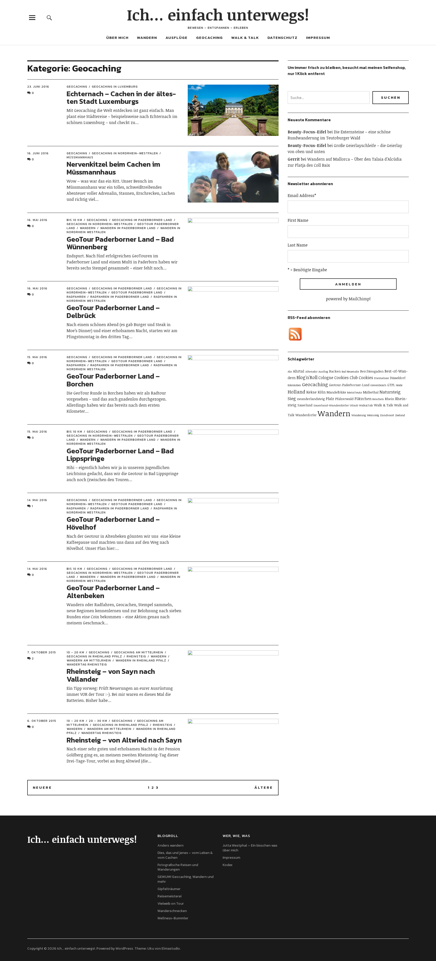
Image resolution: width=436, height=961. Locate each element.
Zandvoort (387, 415)
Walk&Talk (366, 405)
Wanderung (358, 415)
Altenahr (311, 371)
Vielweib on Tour (170, 903)
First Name (298, 220)
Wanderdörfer (306, 415)
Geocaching (209, 37)
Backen (335, 371)
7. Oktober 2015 (41, 652)
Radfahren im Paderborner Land (119, 296)
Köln (321, 392)
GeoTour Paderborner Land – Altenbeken (113, 591)
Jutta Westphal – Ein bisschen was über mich (250, 848)
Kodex (228, 865)
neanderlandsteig (311, 399)
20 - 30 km (98, 721)
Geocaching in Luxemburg (115, 86)
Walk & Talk (245, 37)
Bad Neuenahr (350, 371)
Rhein (389, 399)
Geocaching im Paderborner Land (142, 220)
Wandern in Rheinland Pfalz (141, 660)
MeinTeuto (354, 392)
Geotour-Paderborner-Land (349, 385)
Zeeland (400, 415)
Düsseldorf (397, 378)
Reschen (378, 399)
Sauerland (304, 405)
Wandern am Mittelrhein (109, 729)
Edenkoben (294, 385)
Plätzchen (363, 398)
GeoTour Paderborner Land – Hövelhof (113, 523)
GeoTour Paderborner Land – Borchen (113, 380)
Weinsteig (373, 415)
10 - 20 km (75, 652)
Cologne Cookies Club (338, 377)
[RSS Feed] (295, 334)
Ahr (290, 371)
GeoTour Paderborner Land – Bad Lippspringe (120, 455)
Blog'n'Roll (306, 377)
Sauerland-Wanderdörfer (331, 405)
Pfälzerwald (344, 399)
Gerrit (294, 159)
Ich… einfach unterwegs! (218, 14)
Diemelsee (381, 378)
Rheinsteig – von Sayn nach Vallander (111, 675)
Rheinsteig (136, 656)
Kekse (311, 392)
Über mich (117, 37)
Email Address (302, 195)
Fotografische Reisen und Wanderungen (177, 867)
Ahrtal (298, 371)
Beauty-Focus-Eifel (307, 132)
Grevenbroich (378, 385)
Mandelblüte (336, 392)
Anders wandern (170, 845)
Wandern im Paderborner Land (128, 228)
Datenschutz (282, 37)
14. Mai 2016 (37, 500)
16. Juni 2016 (38, 153)
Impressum (318, 37)
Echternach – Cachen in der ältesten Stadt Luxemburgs (121, 97)
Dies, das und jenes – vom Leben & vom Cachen (185, 855)
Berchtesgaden (372, 371)
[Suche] (49, 17)
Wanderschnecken (172, 911)
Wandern (147, 37)
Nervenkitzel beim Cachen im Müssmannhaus (113, 168)
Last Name (298, 245)
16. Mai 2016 (37, 220)
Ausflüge (176, 37)
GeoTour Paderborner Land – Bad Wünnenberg (120, 243)
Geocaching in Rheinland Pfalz (94, 656)
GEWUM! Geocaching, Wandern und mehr (185, 879)
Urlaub (354, 405)
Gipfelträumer (168, 889)
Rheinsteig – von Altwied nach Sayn (124, 740)
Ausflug (323, 371)
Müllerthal (370, 392)
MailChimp (359, 299)
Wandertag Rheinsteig (101, 733)
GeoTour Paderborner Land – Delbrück (113, 311)
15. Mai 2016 (37, 357)
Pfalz (330, 398)
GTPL (391, 385)
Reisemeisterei (169, 896)
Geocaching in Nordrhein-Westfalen (125, 153)
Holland (296, 391)
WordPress (124, 948)
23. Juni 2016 (38, 86)
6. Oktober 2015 (41, 721)
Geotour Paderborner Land (136, 292)
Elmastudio (170, 948)
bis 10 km (74, 220)
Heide (399, 385)
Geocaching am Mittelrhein (138, 652)
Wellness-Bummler (172, 918)
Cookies (366, 377)
